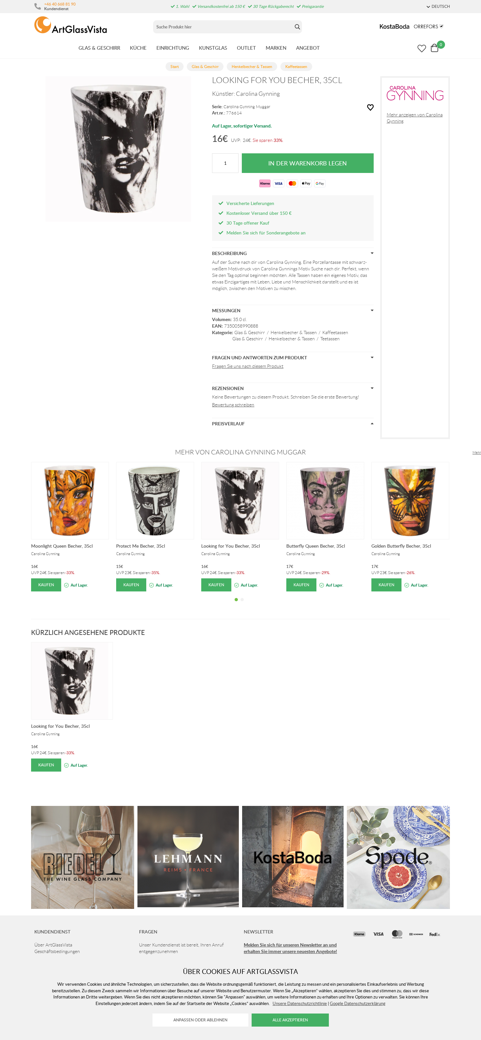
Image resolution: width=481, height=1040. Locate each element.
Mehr (476, 452)
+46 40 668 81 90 (60, 4)
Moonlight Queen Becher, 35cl (62, 546)
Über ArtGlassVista (53, 944)
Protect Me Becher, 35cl (140, 546)
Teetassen (330, 338)
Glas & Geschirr (249, 332)
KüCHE (138, 47)
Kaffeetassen (335, 332)
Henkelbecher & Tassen (294, 332)
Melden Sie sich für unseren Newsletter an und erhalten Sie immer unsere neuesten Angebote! (290, 948)
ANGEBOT (308, 47)
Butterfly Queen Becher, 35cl (315, 546)
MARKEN (276, 47)
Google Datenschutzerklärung (357, 1003)
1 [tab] (236, 604)
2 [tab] (242, 604)
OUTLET (246, 47)
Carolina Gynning (258, 94)
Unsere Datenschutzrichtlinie (300, 1003)
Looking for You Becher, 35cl (230, 546)
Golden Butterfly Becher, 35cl (401, 546)
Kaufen (46, 585)
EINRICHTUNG (172, 47)
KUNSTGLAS (213, 47)
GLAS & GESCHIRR (99, 47)
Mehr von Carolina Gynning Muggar (240, 452)
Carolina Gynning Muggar (246, 106)
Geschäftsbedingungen (57, 951)
